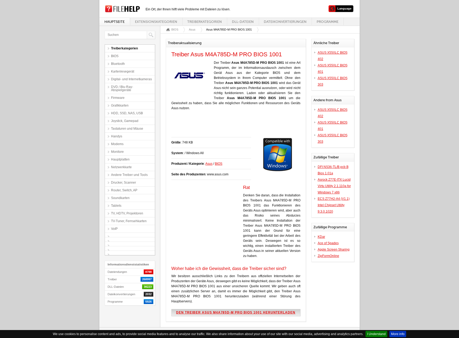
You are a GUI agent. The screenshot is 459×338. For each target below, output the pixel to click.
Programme (327, 22)
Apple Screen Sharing (334, 249)
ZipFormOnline (328, 256)
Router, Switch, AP (124, 190)
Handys (116, 136)
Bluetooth (118, 64)
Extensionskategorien (156, 22)
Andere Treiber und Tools (129, 175)
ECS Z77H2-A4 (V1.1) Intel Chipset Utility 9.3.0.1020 (334, 205)
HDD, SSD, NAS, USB (127, 113)
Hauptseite (114, 22)
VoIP (114, 229)
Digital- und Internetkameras (131, 79)
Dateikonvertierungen (285, 22)
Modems (117, 144)
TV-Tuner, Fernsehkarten (129, 221)
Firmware (118, 98)
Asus (192, 29)
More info (398, 334)
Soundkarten (120, 198)
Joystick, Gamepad (124, 121)
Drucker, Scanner (123, 182)
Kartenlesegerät (122, 71)
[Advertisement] (233, 126)
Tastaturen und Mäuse (127, 128)
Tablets (116, 206)
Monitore (117, 152)
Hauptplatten (120, 159)
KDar (321, 237)
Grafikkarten (120, 105)
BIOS (114, 56)
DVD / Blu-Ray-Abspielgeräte (122, 88)
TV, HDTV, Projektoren (127, 213)
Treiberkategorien (204, 22)
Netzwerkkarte (121, 167)
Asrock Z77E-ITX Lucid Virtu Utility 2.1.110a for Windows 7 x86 (334, 186)
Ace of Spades (328, 243)
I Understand (376, 334)
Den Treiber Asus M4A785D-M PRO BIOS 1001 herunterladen (235, 312)
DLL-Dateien (243, 22)
